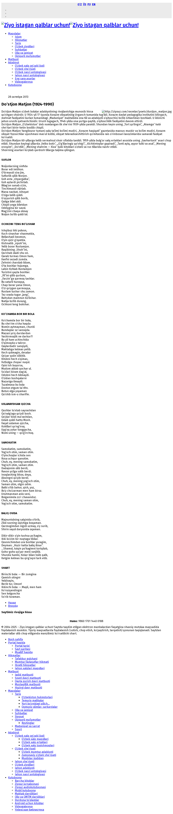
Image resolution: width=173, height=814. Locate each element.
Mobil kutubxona (25, 790)
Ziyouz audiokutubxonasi (30, 787)
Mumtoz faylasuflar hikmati (32, 661)
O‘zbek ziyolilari (24, 46)
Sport (18, 729)
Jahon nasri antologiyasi (30, 75)
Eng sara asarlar (25, 78)
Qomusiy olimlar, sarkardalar (40, 706)
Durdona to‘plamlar (27, 800)
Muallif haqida (24, 652)
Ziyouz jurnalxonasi (27, 784)
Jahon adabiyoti (24, 768)
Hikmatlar (21, 40)
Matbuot (13, 59)
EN (93, 4)
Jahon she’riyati (24, 761)
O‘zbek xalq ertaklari (34, 742)
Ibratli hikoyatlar (25, 665)
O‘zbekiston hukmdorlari (37, 697)
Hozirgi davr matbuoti (28, 687)
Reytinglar (28, 723)
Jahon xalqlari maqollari (30, 668)
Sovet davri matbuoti (28, 678)
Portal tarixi (22, 645)
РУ (89, 4)
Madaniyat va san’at (27, 726)
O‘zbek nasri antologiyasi (30, 72)
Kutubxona (15, 85)
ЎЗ (84, 4)
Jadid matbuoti (24, 674)
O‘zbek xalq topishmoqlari (38, 745)
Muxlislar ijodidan (33, 758)
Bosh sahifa (15, 639)
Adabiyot (13, 62)
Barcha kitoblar (24, 780)
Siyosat (19, 716)
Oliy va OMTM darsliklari (30, 796)
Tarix (18, 43)
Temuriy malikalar (33, 700)
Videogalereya (24, 81)
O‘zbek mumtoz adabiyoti (37, 751)
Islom (18, 36)
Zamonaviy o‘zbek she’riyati (39, 755)
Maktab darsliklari (26, 793)
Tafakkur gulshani (26, 658)
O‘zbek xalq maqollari (35, 739)
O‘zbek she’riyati (25, 69)
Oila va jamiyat (24, 52)
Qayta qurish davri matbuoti (32, 681)
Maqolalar (14, 33)
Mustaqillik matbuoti (27, 684)
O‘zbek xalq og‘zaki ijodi (29, 65)
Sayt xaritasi (22, 649)
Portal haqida (16, 642)
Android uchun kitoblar (29, 803)
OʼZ (80, 4)
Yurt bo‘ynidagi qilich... (36, 703)
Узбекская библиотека (29, 809)
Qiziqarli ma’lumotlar (28, 56)
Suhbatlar (21, 49)
